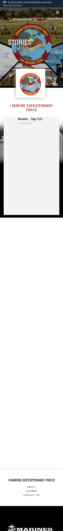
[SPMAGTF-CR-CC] (41, 137)
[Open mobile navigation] (57, 12)
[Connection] (31, 137)
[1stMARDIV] (31, 132)
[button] (13, 5)
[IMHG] (41, 132)
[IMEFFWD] (21, 132)
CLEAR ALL (25, 123)
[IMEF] (11, 132)
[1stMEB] (11, 137)
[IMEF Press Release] (21, 137)
